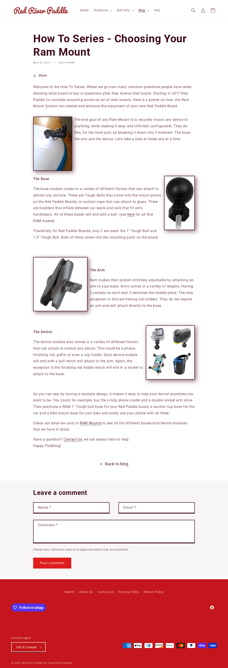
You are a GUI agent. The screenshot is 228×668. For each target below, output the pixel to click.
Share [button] (42, 75)
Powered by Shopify (60, 663)
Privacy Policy (128, 592)
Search (69, 592)
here (130, 214)
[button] (103, 10)
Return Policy (154, 592)
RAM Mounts (91, 423)
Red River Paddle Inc (34, 663)
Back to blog (116, 464)
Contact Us (72, 439)
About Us (86, 592)
